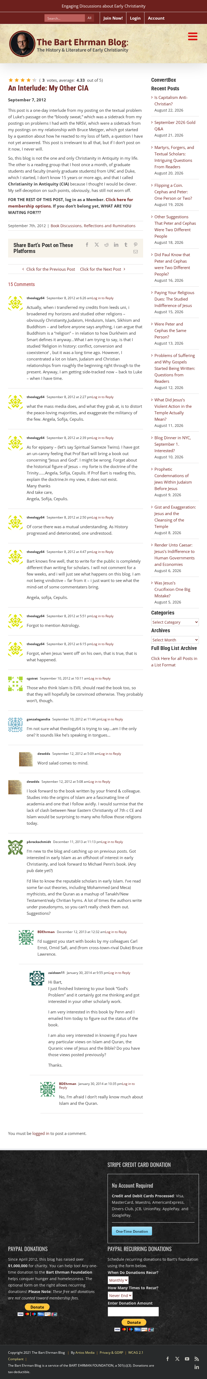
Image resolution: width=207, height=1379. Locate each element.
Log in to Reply (102, 298)
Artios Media (85, 1352)
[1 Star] (10, 80)
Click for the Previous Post (50, 269)
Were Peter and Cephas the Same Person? (170, 330)
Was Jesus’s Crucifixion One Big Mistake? (172, 589)
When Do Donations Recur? (133, 1272)
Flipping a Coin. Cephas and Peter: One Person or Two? (173, 192)
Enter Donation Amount (130, 1303)
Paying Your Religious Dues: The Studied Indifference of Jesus (174, 299)
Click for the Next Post (100, 269)
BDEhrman (46, 932)
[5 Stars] (34, 80)
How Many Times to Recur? (133, 1287)
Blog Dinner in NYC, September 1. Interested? (172, 444)
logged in (40, 1133)
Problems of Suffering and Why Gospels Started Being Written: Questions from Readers (174, 368)
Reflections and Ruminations (110, 225)
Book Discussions (66, 225)
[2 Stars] (16, 80)
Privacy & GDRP (111, 1352)
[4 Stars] (28, 80)
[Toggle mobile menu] (193, 36)
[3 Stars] (22, 80)
